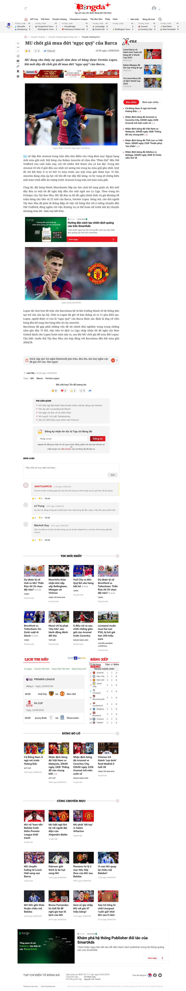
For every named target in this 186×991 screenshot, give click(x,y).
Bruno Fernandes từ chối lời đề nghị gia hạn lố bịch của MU (58, 909)
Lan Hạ (30, 373)
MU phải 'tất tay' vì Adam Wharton (83, 828)
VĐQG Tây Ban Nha (57, 597)
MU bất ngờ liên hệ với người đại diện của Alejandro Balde (58, 829)
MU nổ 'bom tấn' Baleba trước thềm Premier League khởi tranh (33, 831)
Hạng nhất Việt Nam (61, 669)
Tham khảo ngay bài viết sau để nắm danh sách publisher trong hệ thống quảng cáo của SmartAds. (120, 948)
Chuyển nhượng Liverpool (105, 644)
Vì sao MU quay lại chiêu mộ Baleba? (107, 870)
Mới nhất (135, 19)
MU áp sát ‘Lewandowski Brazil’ (55, 409)
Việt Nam (45, 19)
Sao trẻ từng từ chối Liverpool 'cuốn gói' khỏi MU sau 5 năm (106, 909)
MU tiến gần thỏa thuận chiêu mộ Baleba (34, 908)
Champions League (79, 19)
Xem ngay (73, 239)
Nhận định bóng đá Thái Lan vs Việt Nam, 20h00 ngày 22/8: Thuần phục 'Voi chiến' (144, 143)
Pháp (107, 19)
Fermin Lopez (52, 378)
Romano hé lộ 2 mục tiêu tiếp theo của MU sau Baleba (83, 871)
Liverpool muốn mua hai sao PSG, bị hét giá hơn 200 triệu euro (107, 632)
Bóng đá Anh (149, 19)
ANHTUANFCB (43, 486)
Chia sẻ (51, 50)
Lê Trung (39, 505)
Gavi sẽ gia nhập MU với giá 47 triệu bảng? (83, 908)
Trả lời (47, 498)
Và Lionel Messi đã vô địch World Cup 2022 (132, 81)
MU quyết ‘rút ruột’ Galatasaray (54, 416)
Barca (40, 378)
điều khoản (66, 449)
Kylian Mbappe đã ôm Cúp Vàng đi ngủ (132, 66)
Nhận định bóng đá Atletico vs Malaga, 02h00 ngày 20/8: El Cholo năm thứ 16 (143, 155)
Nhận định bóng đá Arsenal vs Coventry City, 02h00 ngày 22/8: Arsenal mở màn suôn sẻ (83, 765)
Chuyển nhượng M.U (91, 37)
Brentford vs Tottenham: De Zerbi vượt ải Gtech (32, 630)
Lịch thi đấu (36, 659)
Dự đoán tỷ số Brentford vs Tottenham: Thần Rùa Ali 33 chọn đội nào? (108, 586)
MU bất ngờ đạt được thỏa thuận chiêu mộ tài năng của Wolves (70, 405)
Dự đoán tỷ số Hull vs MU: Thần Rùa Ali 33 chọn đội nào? (34, 584)
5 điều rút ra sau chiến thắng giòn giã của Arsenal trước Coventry (83, 630)
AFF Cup (34, 19)
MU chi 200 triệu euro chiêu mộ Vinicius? (59, 419)
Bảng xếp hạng (99, 660)
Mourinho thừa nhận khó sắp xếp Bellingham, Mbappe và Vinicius (58, 586)
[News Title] (18, 71)
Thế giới (52, 640)
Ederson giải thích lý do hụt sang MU (57, 870)
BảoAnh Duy (41, 525)
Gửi (113, 474)
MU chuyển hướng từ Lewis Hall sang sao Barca (33, 871)
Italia (115, 19)
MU (25, 156)
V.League (28, 669)
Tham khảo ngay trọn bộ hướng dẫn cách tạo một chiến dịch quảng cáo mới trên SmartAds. (91, 231)
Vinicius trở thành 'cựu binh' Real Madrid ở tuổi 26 (107, 762)
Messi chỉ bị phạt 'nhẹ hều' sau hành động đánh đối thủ (58, 630)
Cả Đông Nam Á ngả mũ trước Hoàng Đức (33, 760)
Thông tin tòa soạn (30, 986)
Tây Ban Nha (96, 19)
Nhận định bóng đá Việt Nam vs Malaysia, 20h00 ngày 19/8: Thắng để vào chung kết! (59, 765)
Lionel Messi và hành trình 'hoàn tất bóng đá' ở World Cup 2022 (132, 53)
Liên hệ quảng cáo (48, 986)
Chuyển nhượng (59, 19)
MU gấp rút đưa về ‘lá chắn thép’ (55, 412)
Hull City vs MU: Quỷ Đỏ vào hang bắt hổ (83, 583)
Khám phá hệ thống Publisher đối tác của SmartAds (112, 940)
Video (26, 594)
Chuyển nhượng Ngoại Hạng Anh (62, 37)
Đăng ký (98, 438)
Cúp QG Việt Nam (42, 669)
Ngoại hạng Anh (80, 640)
